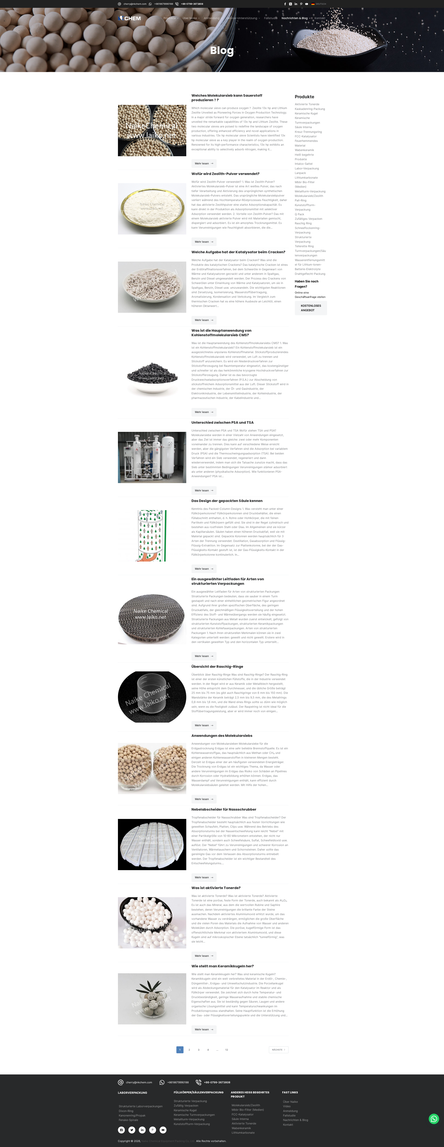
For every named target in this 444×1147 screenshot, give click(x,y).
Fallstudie (289, 1115)
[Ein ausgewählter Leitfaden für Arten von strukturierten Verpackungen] (152, 618)
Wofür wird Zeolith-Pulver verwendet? (225, 173)
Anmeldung (290, 1111)
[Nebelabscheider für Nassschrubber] (152, 844)
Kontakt (288, 1124)
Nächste (277, 1049)
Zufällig (179, 1105)
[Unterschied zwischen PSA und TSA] (152, 457)
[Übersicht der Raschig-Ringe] (152, 697)
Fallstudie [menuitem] (271, 18)
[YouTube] (306, 4)
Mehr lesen (206, 165)
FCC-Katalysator (243, 1114)
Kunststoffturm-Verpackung (192, 1124)
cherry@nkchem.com (135, 3)
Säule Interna (240, 1119)
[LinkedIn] (295, 4)
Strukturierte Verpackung (190, 1101)
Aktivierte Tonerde (244, 1123)
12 (226, 1049)
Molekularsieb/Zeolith (246, 1105)
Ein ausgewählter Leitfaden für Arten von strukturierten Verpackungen (227, 581)
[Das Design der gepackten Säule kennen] (152, 535)
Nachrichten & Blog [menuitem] (295, 18)
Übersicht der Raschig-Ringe (217, 666)
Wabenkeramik (241, 1128)
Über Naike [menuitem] (190, 18)
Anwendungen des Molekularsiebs (221, 735)
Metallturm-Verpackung (189, 1119)
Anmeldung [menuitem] (212, 18)
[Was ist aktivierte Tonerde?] (152, 922)
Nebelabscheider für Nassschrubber (223, 809)
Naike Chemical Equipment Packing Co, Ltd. (168, 1141)
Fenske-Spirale (128, 1120)
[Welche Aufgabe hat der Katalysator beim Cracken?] (152, 287)
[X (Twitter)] (290, 4)
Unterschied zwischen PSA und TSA (222, 422)
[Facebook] (285, 4)
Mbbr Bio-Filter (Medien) (248, 1109)
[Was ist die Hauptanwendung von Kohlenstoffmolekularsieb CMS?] (152, 372)
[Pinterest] (301, 4)
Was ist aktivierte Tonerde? (216, 887)
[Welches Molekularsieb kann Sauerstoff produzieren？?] (152, 130)
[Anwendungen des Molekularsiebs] (152, 768)
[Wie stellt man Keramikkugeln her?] (152, 998)
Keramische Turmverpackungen (194, 1114)
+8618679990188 (163, 3)
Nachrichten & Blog (295, 1120)
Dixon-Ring (126, 1111)
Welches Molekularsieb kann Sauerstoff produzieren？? (226, 97)
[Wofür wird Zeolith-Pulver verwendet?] (152, 208)
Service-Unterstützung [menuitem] (242, 18)
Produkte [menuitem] (170, 18)
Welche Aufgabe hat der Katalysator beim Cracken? (238, 252)
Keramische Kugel (185, 1110)
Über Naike (290, 1101)
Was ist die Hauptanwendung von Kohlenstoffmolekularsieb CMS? (221, 332)
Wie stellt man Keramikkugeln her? (222, 966)
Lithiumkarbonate (243, 1132)
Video (287, 1106)
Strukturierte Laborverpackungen (141, 1106)
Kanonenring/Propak (132, 1115)
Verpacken (191, 1105)
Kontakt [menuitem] (320, 18)
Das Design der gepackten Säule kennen (227, 500)
